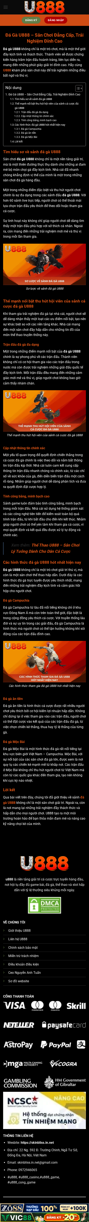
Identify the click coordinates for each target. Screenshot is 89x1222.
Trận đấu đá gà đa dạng (34, 112)
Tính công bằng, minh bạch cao (38, 120)
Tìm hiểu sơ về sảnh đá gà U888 (33, 99)
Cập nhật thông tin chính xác (37, 116)
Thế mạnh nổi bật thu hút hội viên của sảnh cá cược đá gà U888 (46, 106)
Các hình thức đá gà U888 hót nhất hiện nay (40, 124)
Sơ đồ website (18, 981)
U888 (7, 70)
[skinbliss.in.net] (44, 7)
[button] (5, 7)
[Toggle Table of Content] (77, 88)
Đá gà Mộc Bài (29, 137)
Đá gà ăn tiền (28, 132)
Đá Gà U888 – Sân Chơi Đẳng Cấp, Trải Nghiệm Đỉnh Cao (44, 94)
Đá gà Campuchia (31, 129)
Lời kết (19, 141)
